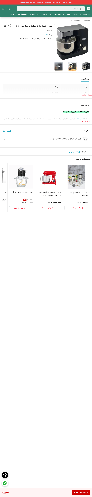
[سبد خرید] (3, 8)
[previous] (87, 187)
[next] (4, 187)
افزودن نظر (7, 131)
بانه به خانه (86, 20)
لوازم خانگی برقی (75, 20)
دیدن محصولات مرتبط (80, 492)
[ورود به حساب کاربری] (9, 8)
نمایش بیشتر (87, 95)
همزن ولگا (80, 119)
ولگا (47, 35)
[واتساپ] (5, 483)
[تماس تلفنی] (5, 475)
